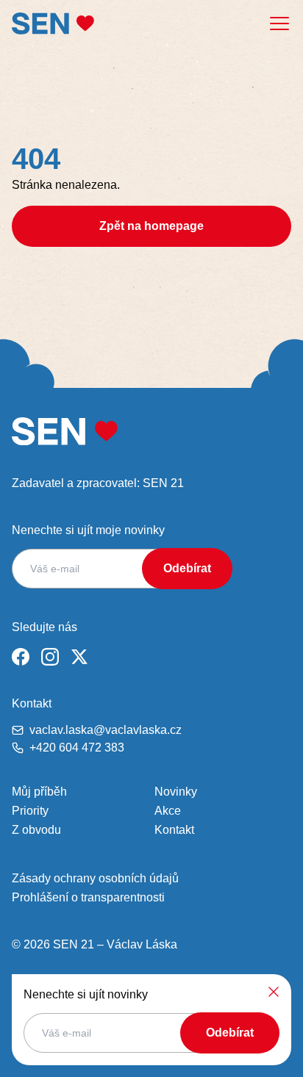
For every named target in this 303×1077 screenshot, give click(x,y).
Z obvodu (36, 830)
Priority (30, 810)
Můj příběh (39, 791)
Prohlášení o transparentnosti (88, 897)
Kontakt (174, 830)
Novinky (175, 791)
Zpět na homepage (151, 226)
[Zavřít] (273, 992)
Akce (167, 810)
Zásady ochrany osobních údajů (95, 878)
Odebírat (187, 568)
